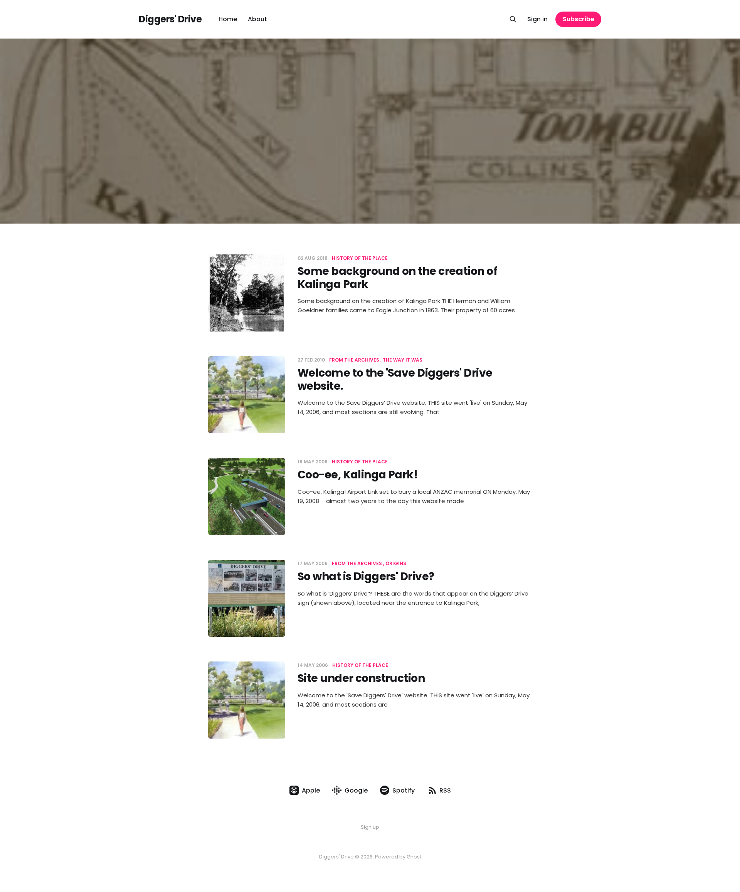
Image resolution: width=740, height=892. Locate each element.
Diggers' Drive (170, 19)
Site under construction (361, 678)
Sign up (370, 827)
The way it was (402, 360)
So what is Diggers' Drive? (366, 576)
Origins (395, 563)
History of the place (360, 258)
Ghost (414, 856)
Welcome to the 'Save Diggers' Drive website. (395, 379)
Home (228, 19)
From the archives (354, 360)
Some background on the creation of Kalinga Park (397, 278)
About (257, 19)
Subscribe (578, 19)
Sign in (537, 19)
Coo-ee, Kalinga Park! (358, 474)
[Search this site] (513, 19)
